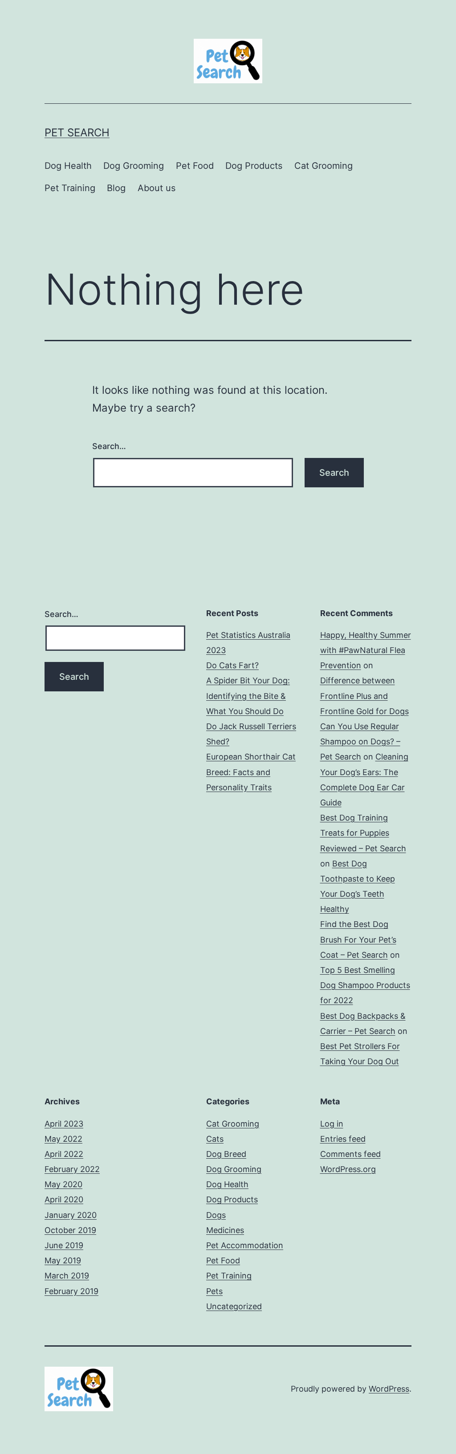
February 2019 (71, 1291)
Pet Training (70, 188)
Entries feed (343, 1139)
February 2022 (72, 1169)
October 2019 (70, 1230)
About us (156, 188)
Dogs (216, 1215)
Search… (109, 446)
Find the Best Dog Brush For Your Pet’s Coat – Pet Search (358, 939)
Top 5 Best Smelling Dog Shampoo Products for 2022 (365, 985)
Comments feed (350, 1154)
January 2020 (71, 1215)
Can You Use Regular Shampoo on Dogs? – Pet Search (360, 741)
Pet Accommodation (244, 1245)
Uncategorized (234, 1306)
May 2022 (63, 1139)
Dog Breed (226, 1154)
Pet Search (77, 132)
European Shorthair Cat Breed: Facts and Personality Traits (251, 772)
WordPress (389, 1388)
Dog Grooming (133, 165)
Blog (116, 188)
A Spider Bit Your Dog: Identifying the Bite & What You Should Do (248, 695)
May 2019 (63, 1260)
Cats (215, 1139)
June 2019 (64, 1245)
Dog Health (68, 165)
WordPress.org (348, 1169)
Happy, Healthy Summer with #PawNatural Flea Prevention (365, 650)
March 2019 (67, 1275)
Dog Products (253, 165)
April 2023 (64, 1123)
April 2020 (64, 1199)
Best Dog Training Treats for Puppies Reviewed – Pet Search (363, 833)
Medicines (225, 1230)
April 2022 (64, 1154)
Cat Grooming (323, 165)
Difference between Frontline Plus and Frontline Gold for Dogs (364, 695)
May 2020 (63, 1184)
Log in (331, 1123)
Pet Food (195, 165)
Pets (214, 1291)
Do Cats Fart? (232, 665)
